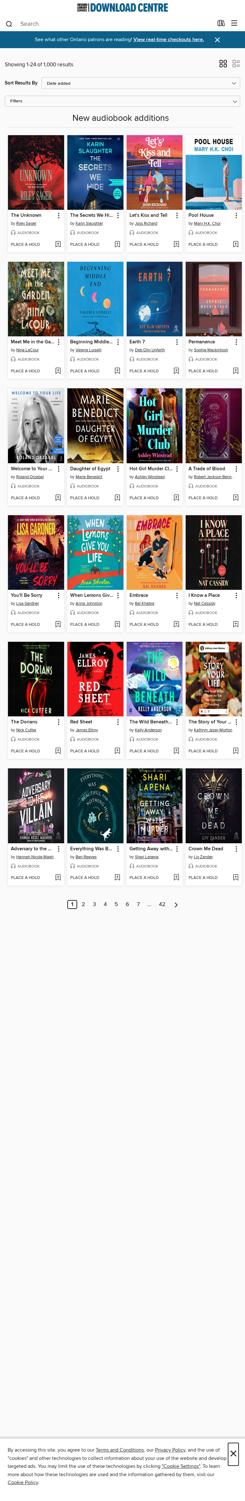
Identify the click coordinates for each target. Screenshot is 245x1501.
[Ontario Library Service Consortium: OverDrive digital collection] (122, 7)
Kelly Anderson (148, 730)
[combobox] (109, 24)
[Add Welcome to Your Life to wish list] (58, 498)
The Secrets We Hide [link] (92, 215)
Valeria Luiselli (88, 350)
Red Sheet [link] (81, 722)
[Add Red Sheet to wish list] (117, 751)
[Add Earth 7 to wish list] (176, 371)
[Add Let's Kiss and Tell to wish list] (176, 245)
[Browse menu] (234, 23)
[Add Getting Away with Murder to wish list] (176, 878)
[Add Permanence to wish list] (236, 371)
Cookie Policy (23, 1482)
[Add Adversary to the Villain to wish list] (58, 878)
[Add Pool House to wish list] (236, 245)
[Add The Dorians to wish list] (58, 751)
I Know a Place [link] (204, 595)
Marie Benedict (89, 477)
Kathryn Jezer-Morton (213, 730)
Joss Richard (146, 223)
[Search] (9, 23)
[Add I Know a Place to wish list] (236, 625)
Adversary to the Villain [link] (33, 849)
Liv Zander (203, 857)
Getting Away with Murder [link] (152, 849)
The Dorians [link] (24, 722)
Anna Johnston (89, 603)
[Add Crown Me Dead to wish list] (236, 878)
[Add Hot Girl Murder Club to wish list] (176, 498)
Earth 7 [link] (137, 342)
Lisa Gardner (27, 603)
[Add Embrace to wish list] (176, 625)
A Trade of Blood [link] (207, 469)
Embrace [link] (139, 595)
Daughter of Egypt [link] (90, 469)
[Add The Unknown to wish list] (58, 245)
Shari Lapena (147, 857)
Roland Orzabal (30, 477)
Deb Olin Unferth (150, 350)
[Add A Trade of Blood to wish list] (236, 498)
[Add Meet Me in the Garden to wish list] (58, 371)
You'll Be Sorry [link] (26, 595)
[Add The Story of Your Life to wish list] (236, 751)
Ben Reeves (86, 857)
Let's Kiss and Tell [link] (148, 215)
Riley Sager (26, 223)
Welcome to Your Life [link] (33, 469)
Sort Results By (21, 83)
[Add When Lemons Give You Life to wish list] (117, 625)
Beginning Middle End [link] (92, 342)
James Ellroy (87, 730)
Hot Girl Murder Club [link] (152, 469)
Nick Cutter (26, 730)
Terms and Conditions (120, 1450)
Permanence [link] (202, 342)
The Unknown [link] (26, 215)
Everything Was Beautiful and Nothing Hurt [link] (92, 849)
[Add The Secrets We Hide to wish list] (117, 245)
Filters (16, 101)
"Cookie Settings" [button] (181, 1466)
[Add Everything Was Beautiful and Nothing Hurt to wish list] (117, 878)
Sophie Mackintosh (211, 350)
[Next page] (176, 904)
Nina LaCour (27, 350)
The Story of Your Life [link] (211, 722)
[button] (223, 65)
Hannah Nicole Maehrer (36, 857)
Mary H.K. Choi (207, 223)
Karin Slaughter (89, 223)
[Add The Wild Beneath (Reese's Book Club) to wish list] (176, 751)
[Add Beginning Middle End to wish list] (117, 371)
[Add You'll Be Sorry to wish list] (58, 625)
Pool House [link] (201, 215)
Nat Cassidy (204, 603)
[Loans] (221, 24)
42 (162, 904)
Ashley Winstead (150, 477)
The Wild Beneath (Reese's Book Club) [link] (152, 722)
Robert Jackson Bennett (214, 477)
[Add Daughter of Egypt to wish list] (117, 498)
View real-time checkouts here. (168, 39)
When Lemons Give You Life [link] (92, 595)
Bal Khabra (144, 603)
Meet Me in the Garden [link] (33, 342)
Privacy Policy (170, 1450)
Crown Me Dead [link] (206, 849)
